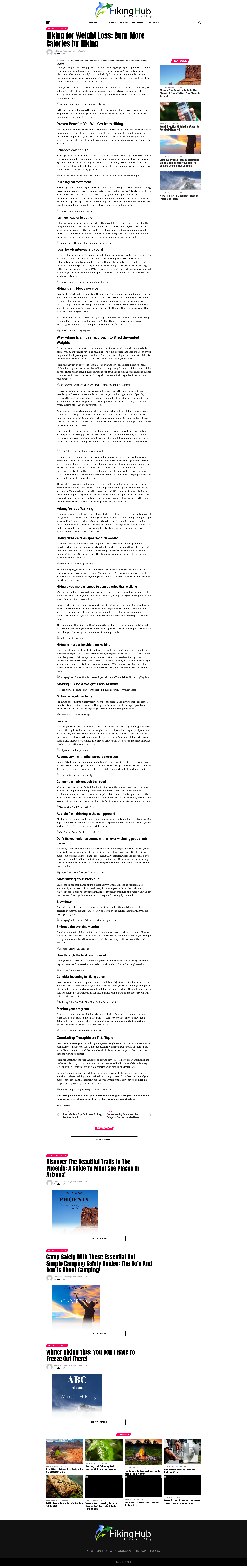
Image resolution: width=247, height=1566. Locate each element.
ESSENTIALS (123, 22)
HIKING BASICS (94, 22)
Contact (90, 1550)
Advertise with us (104, 1550)
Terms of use (154, 1550)
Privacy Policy (140, 1550)
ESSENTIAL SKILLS (109, 22)
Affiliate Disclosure (123, 1550)
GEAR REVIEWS (152, 22)
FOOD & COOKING (137, 22)
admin (59, 54)
